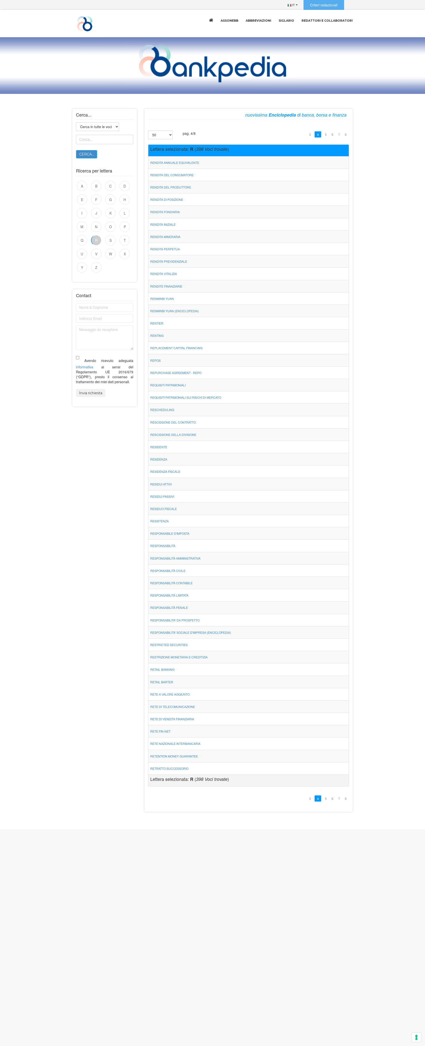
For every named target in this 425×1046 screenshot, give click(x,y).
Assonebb (229, 20)
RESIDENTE (158, 447)
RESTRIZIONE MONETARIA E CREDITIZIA (179, 657)
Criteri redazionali (323, 4)
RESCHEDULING (162, 410)
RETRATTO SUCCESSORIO (169, 768)
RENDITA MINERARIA (165, 237)
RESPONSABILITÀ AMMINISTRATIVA (175, 558)
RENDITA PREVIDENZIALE (168, 261)
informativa (84, 366)
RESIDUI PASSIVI (162, 496)
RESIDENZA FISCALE (165, 471)
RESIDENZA (158, 459)
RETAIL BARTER (161, 682)
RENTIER (156, 323)
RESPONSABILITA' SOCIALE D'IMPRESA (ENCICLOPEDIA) (190, 632)
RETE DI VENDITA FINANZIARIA (172, 719)
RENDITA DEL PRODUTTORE (170, 187)
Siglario (286, 20)
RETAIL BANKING (162, 669)
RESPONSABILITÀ (162, 546)
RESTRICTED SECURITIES (169, 645)
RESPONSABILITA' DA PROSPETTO (174, 620)
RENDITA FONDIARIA (165, 212)
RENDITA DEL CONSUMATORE (172, 175)
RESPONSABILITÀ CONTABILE (171, 583)
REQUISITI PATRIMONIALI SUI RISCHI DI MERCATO (185, 397)
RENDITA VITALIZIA (163, 274)
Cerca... (86, 154)
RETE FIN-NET (160, 731)
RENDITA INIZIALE (163, 224)
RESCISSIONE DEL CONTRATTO (173, 422)
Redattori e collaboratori (327, 20)
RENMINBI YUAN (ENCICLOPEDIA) (174, 311)
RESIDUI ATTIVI (161, 484)
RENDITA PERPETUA (165, 249)
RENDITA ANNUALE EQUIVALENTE (174, 162)
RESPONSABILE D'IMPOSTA (169, 533)
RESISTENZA (159, 521)
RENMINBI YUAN (162, 298)
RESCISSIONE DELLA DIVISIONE (173, 434)
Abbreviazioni (258, 20)
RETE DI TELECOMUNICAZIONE (172, 706)
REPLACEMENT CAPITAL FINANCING (176, 348)
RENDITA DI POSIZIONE (166, 199)
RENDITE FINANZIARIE (166, 286)
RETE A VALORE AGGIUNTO (170, 694)
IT (293, 5)
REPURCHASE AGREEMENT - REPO (175, 373)
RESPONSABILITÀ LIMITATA (169, 595)
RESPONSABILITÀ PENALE (169, 607)
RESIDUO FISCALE (163, 509)
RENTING (157, 335)
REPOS (155, 360)
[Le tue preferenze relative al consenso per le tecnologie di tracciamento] (416, 1037)
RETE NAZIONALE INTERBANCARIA (175, 743)
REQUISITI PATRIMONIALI (168, 385)
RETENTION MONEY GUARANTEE (174, 756)
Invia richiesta (90, 393)
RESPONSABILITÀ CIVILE (167, 570)
